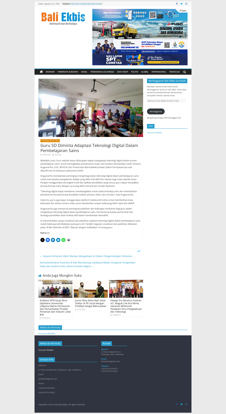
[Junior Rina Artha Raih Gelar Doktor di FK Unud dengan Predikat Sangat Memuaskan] (91, 281)
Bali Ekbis (58, 155)
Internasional (159, 72)
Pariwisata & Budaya (68, 72)
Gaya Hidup (122, 72)
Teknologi (174, 72)
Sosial (84, 72)
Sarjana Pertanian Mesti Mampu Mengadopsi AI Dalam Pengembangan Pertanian (86, 256)
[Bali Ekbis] (41, 72)
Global (144, 72)
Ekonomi (50, 72)
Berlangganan (156, 111)
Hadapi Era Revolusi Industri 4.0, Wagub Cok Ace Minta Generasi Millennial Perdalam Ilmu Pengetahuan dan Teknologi (126, 306)
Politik (134, 72)
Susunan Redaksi (154, 132)
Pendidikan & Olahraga (102, 72)
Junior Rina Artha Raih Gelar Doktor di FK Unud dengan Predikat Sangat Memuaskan (90, 303)
